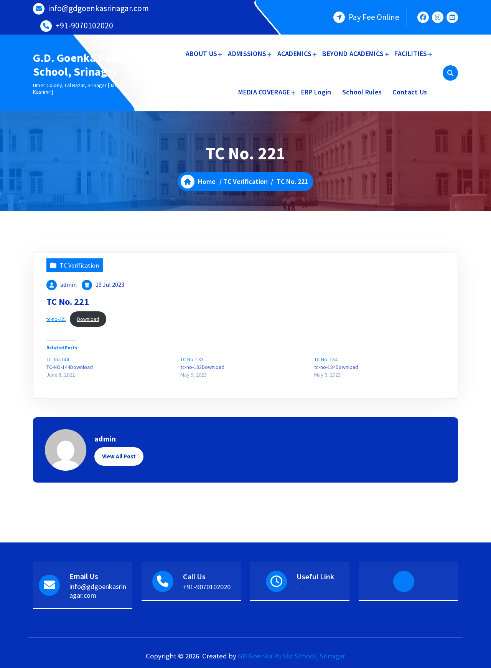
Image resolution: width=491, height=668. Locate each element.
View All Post (119, 456)
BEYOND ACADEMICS (353, 53)
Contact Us (409, 92)
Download (88, 319)
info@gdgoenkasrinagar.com (98, 8)
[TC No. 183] (247, 367)
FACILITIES (410, 53)
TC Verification (245, 181)
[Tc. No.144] (113, 367)
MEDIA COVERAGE (264, 92)
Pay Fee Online (374, 17)
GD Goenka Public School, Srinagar (291, 655)
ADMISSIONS (247, 53)
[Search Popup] (450, 73)
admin (68, 284)
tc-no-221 (56, 319)
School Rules (362, 92)
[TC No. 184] (381, 367)
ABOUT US (201, 53)
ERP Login (316, 92)
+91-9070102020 (84, 25)
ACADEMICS (294, 53)
